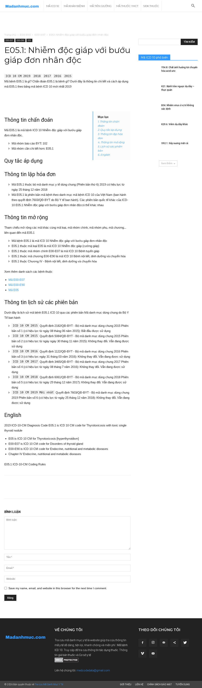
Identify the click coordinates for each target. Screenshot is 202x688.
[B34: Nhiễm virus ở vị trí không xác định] (148, 110)
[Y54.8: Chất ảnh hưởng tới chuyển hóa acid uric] (148, 72)
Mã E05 (13, 290)
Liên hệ (139, 684)
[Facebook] (142, 643)
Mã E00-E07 (16, 279)
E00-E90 (25, 34)
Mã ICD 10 (52, 6)
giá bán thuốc (66, 655)
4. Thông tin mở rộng (111, 142)
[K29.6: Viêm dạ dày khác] (148, 129)
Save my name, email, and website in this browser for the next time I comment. (57, 588)
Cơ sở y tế (85, 655)
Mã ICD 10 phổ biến (154, 57)
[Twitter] (185, 643)
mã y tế (59, 645)
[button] (193, 6)
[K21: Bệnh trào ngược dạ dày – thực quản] (148, 91)
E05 (29, 40)
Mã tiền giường (100, 6)
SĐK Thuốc (151, 6)
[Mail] (164, 643)
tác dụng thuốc (108, 650)
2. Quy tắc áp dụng (110, 129)
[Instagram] (153, 643)
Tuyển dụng (183, 684)
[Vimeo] (142, 654)
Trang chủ (10, 34)
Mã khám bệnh (74, 6)
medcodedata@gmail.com (93, 670)
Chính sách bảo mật (159, 684)
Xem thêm (166, 163)
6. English (104, 154)
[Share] (174, 643)
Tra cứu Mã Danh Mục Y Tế (49, 684)
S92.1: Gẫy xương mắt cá (174, 143)
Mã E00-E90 (16, 285)
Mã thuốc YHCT (127, 6)
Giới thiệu (125, 684)
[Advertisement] (101, 23)
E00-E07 (40, 34)
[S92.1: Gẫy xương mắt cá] (148, 148)
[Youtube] (153, 654)
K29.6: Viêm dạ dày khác (174, 124)
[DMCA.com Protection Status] (67, 661)
